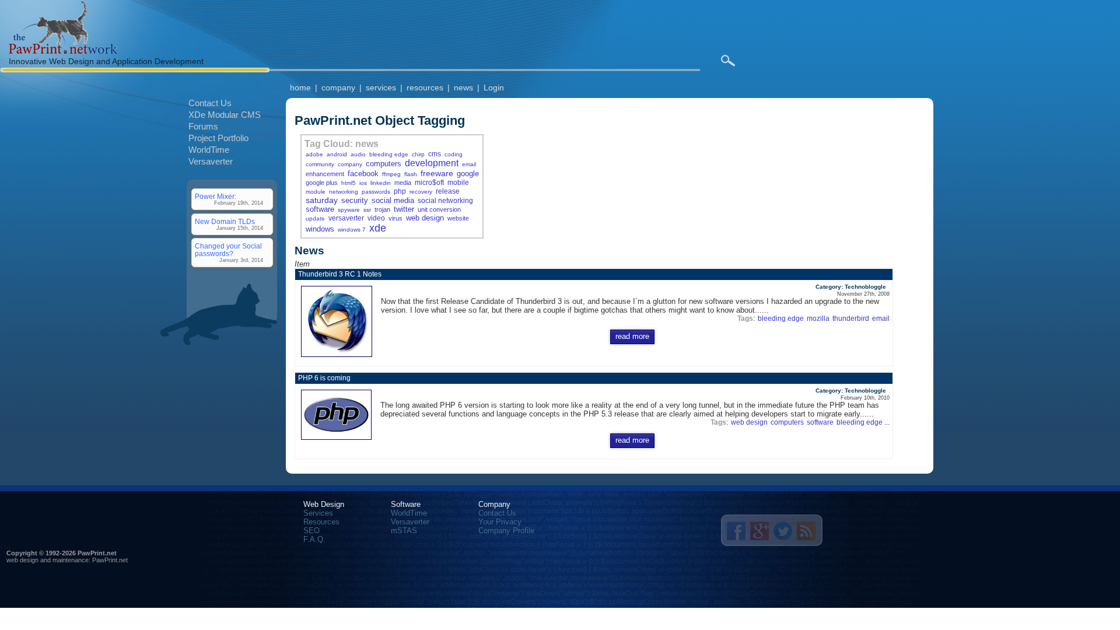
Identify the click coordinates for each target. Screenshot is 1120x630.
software (320, 209)
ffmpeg (391, 174)
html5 (348, 183)
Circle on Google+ (759, 531)
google (468, 173)
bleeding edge (388, 154)
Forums (203, 126)
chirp (418, 154)
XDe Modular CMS (224, 115)
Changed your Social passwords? (228, 249)
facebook (363, 173)
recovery (421, 191)
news (463, 87)
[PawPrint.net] (63, 51)
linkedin (380, 183)
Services (318, 513)
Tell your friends (736, 531)
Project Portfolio (218, 138)
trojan (382, 209)
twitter (404, 209)
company (338, 87)
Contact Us (210, 103)
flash (410, 174)
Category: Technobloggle (851, 287)
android (337, 154)
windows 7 (352, 229)
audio (358, 154)
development (432, 163)
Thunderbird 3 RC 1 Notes (340, 274)
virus (395, 218)
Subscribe (806, 531)
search (727, 61)
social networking (445, 200)
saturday (322, 200)
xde (377, 228)
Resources (321, 521)
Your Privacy (500, 521)
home (300, 87)
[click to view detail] (339, 357)
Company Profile (506, 530)
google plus (322, 182)
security (354, 200)
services (381, 87)
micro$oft (429, 182)
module (316, 191)
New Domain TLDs (225, 221)
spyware (349, 209)
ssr (367, 209)
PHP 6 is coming (324, 378)
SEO (311, 530)
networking (343, 191)
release (448, 191)
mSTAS (404, 530)
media (402, 182)
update (315, 218)
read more (632, 336)
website (458, 218)
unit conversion (439, 209)
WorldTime (208, 150)
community (320, 164)
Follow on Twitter (783, 531)
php (400, 191)
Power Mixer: (215, 196)
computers (383, 163)
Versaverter (210, 161)
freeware (437, 173)
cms (434, 154)
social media (393, 200)
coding (453, 154)
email (469, 164)
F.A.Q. (314, 539)
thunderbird (850, 318)
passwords (376, 191)
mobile (458, 182)
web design (425, 218)
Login (494, 87)
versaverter (346, 218)
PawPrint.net (110, 560)
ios (363, 183)
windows (320, 229)
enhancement (325, 173)
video (376, 218)
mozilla (818, 318)
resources (425, 87)
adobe (314, 154)
